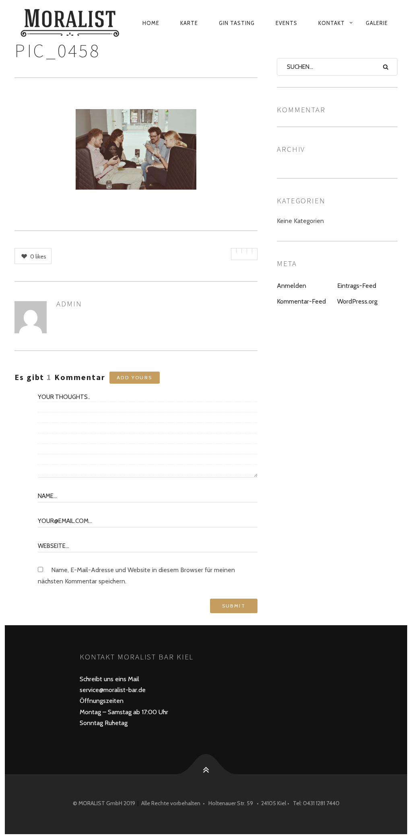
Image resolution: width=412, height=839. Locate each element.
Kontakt (331, 23)
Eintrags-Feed (356, 285)
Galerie (377, 23)
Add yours (134, 377)
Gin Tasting (237, 23)
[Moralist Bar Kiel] (71, 23)
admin (69, 303)
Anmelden (291, 285)
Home (150, 23)
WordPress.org (357, 301)
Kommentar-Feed (301, 301)
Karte (189, 23)
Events (286, 23)
